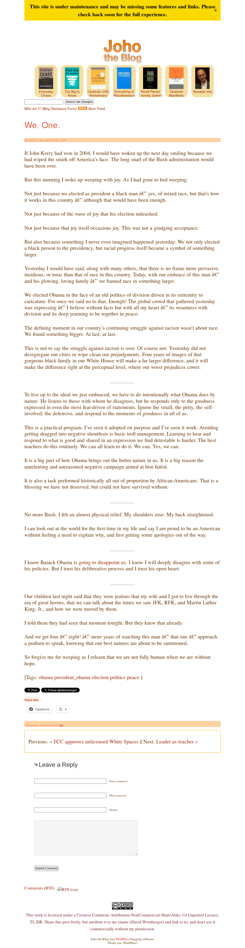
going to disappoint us (102, 562)
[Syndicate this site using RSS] (57, 888)
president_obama (72, 677)
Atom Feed (96, 108)
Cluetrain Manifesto (176, 93)
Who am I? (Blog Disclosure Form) (50, 108)
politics (118, 677)
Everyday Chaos (46, 93)
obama (46, 677)
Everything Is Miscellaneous (124, 93)
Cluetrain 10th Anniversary (98, 93)
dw (61, 725)
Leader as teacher (175, 741)
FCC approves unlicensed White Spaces (96, 741)
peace (133, 677)
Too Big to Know (72, 93)
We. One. (42, 125)
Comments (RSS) (39, 888)
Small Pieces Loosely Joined (150, 93)
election (100, 677)
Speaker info (202, 91)
